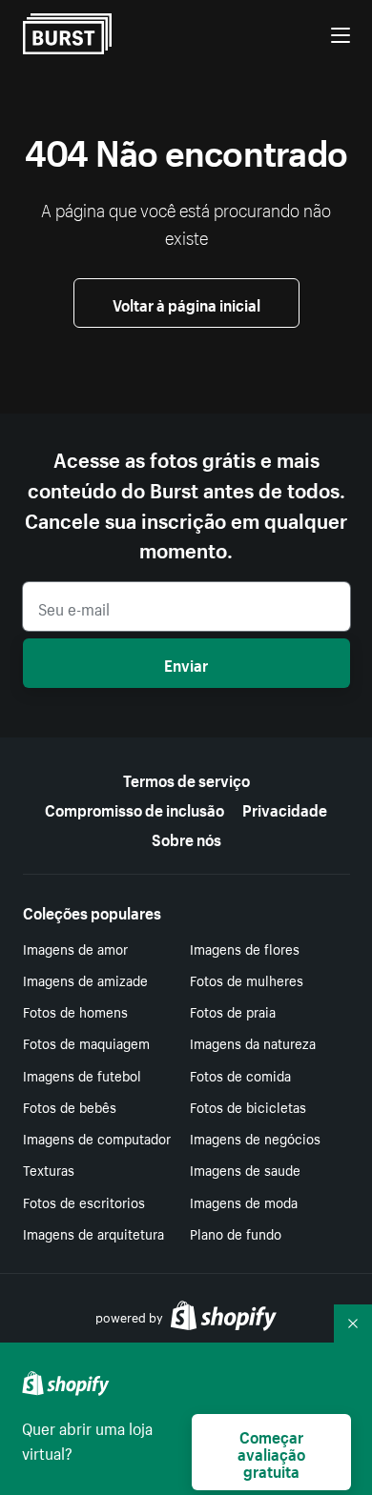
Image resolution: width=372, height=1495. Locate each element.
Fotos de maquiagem (86, 1042)
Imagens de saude (245, 1169)
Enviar (186, 663)
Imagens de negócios (255, 1137)
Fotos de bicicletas (248, 1106)
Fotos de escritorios (84, 1201)
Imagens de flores (245, 948)
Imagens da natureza (253, 1042)
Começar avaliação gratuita (271, 1452)
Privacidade (284, 808)
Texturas (48, 1169)
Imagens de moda (244, 1201)
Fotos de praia (233, 1010)
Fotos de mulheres (246, 979)
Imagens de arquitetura (93, 1232)
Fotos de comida (240, 1074)
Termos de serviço (186, 778)
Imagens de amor (75, 948)
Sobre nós (186, 837)
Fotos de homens (75, 1010)
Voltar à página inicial (186, 303)
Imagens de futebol (82, 1074)
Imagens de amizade (85, 979)
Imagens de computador (97, 1137)
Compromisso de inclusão (134, 808)
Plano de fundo (235, 1232)
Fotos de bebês (69, 1106)
